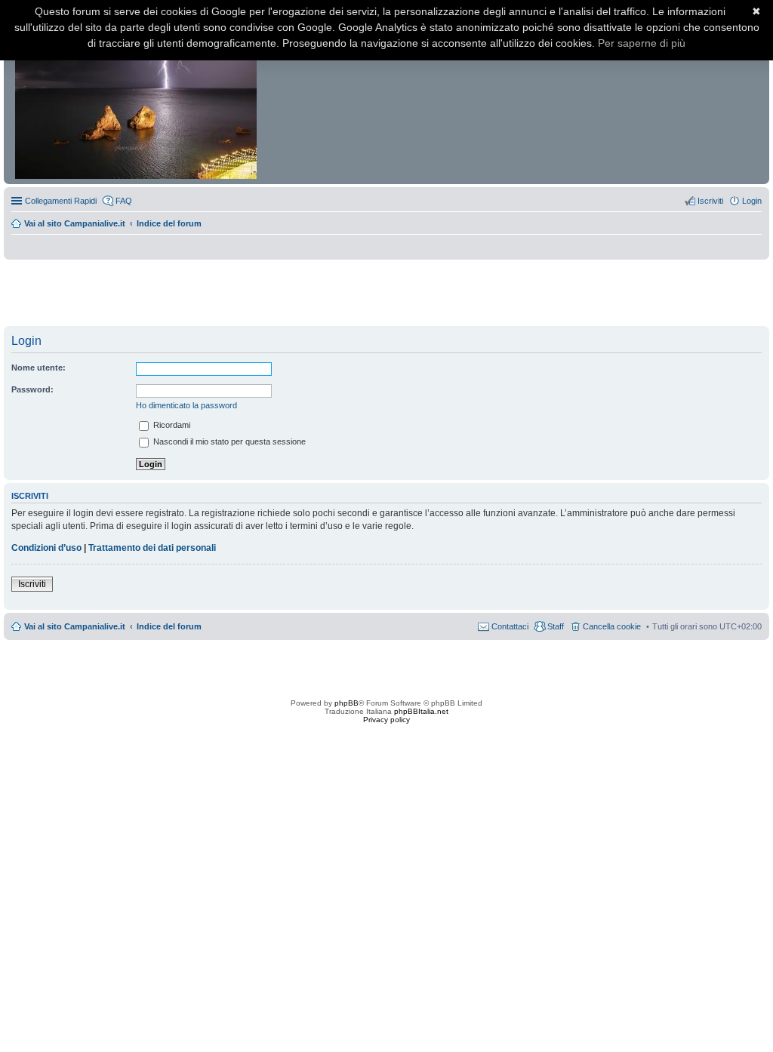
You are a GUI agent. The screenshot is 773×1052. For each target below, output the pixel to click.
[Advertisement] (386, 293)
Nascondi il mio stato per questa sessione (228, 441)
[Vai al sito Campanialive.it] (137, 96)
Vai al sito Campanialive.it (74, 223)
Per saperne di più (641, 43)
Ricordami (170, 424)
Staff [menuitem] (555, 626)
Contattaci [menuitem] (509, 626)
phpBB (346, 703)
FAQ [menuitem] (123, 200)
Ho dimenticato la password (186, 405)
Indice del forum (169, 223)
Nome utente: (38, 367)
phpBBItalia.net (421, 711)
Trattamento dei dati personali (152, 548)
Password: (32, 389)
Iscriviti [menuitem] (710, 200)
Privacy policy (386, 719)
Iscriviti (32, 584)
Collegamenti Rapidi (61, 200)
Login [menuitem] (752, 200)
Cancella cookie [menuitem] (612, 626)
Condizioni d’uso (46, 548)
